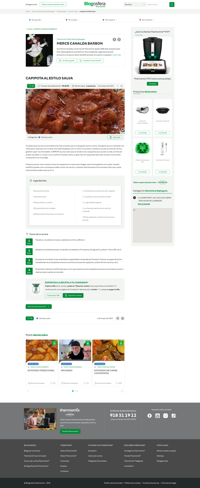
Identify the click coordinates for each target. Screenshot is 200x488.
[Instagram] (165, 415)
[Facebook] (149, 415)
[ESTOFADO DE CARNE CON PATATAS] (108, 353)
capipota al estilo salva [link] (87, 11)
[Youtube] (157, 415)
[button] (135, 4)
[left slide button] (28, 391)
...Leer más (116, 55)
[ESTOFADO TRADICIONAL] (42, 353)
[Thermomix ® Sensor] (162, 148)
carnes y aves (73, 11)
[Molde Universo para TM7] (142, 148)
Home (28, 11)
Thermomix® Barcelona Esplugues (43, 11)
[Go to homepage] (94, 4)
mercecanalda (61, 11)
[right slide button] (122, 391)
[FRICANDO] (75, 353)
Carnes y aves (33, 364)
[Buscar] (171, 4)
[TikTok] (173, 415)
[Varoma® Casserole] (162, 109)
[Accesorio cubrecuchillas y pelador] (142, 109)
